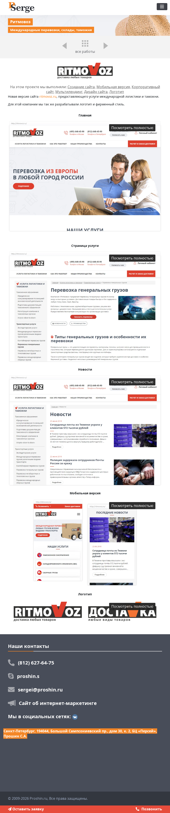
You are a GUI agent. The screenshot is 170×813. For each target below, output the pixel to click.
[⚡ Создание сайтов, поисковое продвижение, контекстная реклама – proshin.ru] (21, 7)
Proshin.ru (38, 798)
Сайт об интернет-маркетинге (58, 703)
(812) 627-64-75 (36, 662)
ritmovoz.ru (47, 96)
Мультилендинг (68, 91)
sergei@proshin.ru (40, 689)
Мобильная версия (113, 86)
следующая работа (105, 48)
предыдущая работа (64, 48)
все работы (85, 51)
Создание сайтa (81, 86)
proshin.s (28, 676)
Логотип (116, 91)
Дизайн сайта (96, 91)
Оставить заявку (28, 809)
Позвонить (151, 809)
